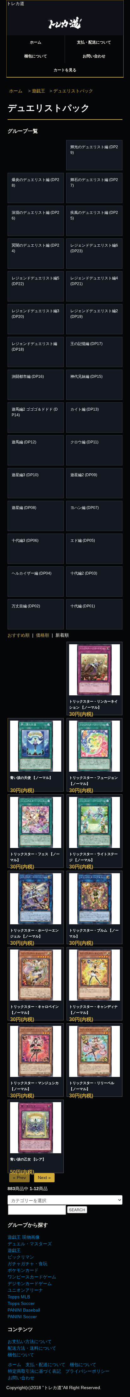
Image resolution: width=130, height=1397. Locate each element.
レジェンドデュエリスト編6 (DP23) (94, 248)
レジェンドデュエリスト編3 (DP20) (35, 314)
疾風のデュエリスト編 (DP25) (94, 215)
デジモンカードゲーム (30, 1283)
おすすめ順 (19, 635)
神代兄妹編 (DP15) (86, 376)
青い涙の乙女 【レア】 (28, 1159)
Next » (44, 1177)
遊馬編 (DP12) (24, 442)
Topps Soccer (21, 1303)
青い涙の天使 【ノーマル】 (31, 778)
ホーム (35, 42)
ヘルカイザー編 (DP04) (31, 573)
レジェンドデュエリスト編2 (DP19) (94, 314)
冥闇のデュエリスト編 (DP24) (35, 248)
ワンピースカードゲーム (32, 1276)
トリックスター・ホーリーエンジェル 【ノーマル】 (34, 933)
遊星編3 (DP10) (25, 475)
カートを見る (65, 70)
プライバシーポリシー (87, 1371)
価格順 (42, 635)
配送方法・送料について (32, 1348)
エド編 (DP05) (82, 540)
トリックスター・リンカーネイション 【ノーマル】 (93, 704)
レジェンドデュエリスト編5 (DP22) (35, 281)
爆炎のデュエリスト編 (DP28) (35, 183)
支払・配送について (94, 42)
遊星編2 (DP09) (83, 475)
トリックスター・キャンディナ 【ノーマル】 (93, 1009)
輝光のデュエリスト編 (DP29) (94, 150)
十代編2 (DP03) (83, 573)
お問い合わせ (94, 56)
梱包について (35, 56)
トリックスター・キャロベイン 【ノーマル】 (34, 1009)
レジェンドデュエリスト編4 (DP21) (94, 281)
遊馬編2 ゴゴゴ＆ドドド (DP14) (35, 412)
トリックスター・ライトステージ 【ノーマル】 (93, 857)
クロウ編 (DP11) (84, 442)
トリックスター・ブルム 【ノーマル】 (94, 933)
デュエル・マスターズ (30, 1243)
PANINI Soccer (22, 1316)
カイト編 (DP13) (84, 409)
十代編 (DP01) (82, 606)
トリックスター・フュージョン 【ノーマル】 (93, 781)
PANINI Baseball (24, 1309)
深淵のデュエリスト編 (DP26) (35, 215)
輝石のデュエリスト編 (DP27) (94, 183)
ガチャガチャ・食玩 (27, 1263)
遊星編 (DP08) (24, 508)
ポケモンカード (23, 1270)
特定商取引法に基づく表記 (34, 1371)
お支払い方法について (30, 1341)
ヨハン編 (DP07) (84, 508)
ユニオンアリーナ (25, 1290)
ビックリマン (21, 1257)
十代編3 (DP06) (25, 540)
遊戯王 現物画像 (24, 1237)
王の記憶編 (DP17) (86, 344)
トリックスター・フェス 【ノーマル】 (35, 857)
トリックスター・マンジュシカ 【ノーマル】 (34, 1086)
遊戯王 (38, 90)
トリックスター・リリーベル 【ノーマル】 (91, 1086)
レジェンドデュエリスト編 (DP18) (34, 347)
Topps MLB (19, 1296)
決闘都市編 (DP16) (28, 376)
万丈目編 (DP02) (26, 606)
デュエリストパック (73, 90)
